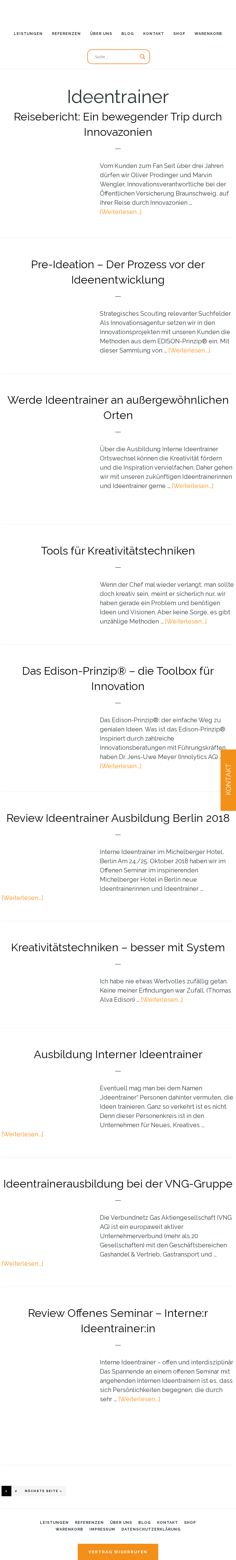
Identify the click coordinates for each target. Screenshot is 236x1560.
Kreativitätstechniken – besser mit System (118, 947)
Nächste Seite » (45, 1491)
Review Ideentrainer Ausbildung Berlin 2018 (118, 817)
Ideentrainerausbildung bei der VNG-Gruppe (118, 1183)
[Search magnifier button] (142, 56)
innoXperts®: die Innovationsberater (118, 11)
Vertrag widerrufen (118, 1552)
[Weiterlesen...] (121, 212)
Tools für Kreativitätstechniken (118, 550)
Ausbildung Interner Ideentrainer (118, 1054)
